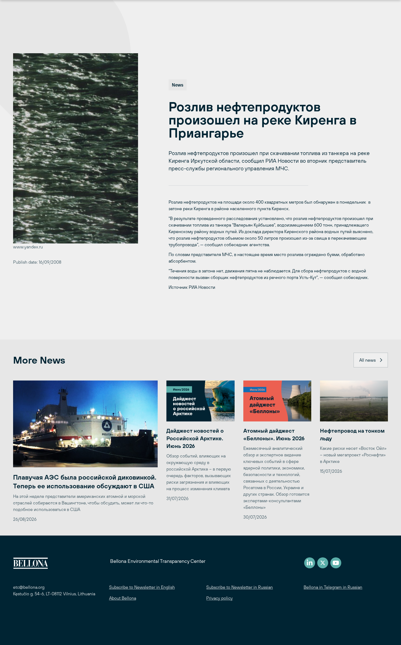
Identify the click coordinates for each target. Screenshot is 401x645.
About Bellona (122, 598)
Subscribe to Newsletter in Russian (239, 587)
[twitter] (322, 562)
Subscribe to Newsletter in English (142, 587)
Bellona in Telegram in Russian (333, 587)
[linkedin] (309, 562)
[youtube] (335, 562)
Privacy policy (219, 598)
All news (367, 360)
